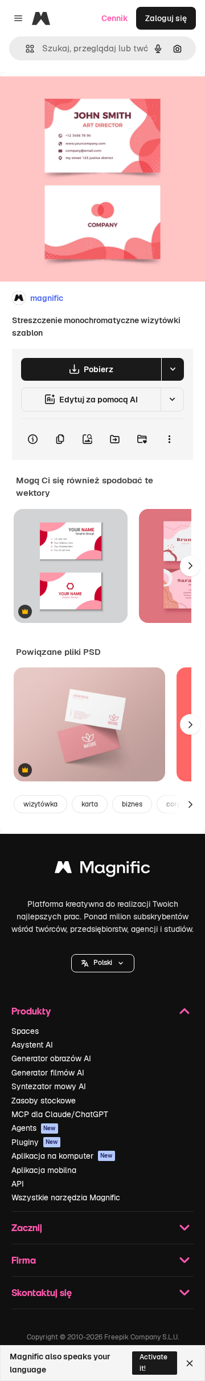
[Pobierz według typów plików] (172, 369)
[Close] (189, 1363)
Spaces (25, 1031)
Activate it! (153, 1362)
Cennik (114, 18)
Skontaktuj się (41, 1292)
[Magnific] (102, 870)
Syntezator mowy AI (48, 1086)
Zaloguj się (166, 18)
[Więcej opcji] (169, 439)
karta (89, 804)
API (17, 1184)
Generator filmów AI (47, 1073)
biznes (132, 804)
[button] (102, 963)
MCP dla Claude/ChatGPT (59, 1114)
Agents (33, 1128)
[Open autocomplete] (25, 48)
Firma (23, 1260)
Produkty (31, 1011)
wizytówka (40, 804)
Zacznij (26, 1227)
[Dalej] (190, 566)
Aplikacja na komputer (62, 1156)
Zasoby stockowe (43, 1100)
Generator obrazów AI (51, 1058)
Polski (102, 962)
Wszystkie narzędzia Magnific (65, 1197)
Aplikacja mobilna (43, 1170)
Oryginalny (78, 97)
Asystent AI (32, 1045)
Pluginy (34, 1142)
